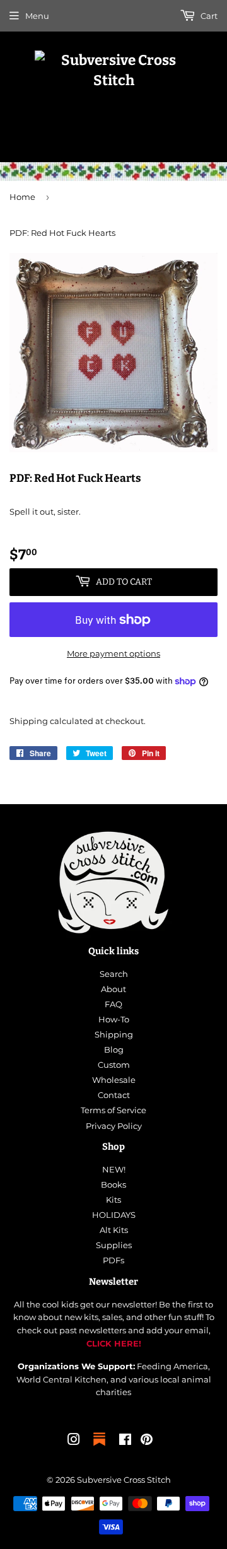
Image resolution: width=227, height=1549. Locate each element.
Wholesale (114, 1080)
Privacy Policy (114, 1126)
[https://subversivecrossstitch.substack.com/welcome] (99, 1447)
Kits (113, 1200)
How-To (113, 1019)
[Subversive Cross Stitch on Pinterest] (146, 1441)
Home (22, 197)
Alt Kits (114, 1230)
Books (113, 1184)
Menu (37, 16)
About (113, 989)
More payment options (113, 653)
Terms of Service (113, 1110)
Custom (114, 1065)
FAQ (113, 1004)
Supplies (114, 1245)
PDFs (113, 1260)
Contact (114, 1095)
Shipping (28, 721)
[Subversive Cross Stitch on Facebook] (125, 1441)
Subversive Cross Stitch (124, 1480)
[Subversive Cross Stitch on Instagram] (73, 1441)
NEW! (113, 1169)
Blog (114, 1049)
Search (114, 974)
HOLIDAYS (114, 1215)
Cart (208, 16)
